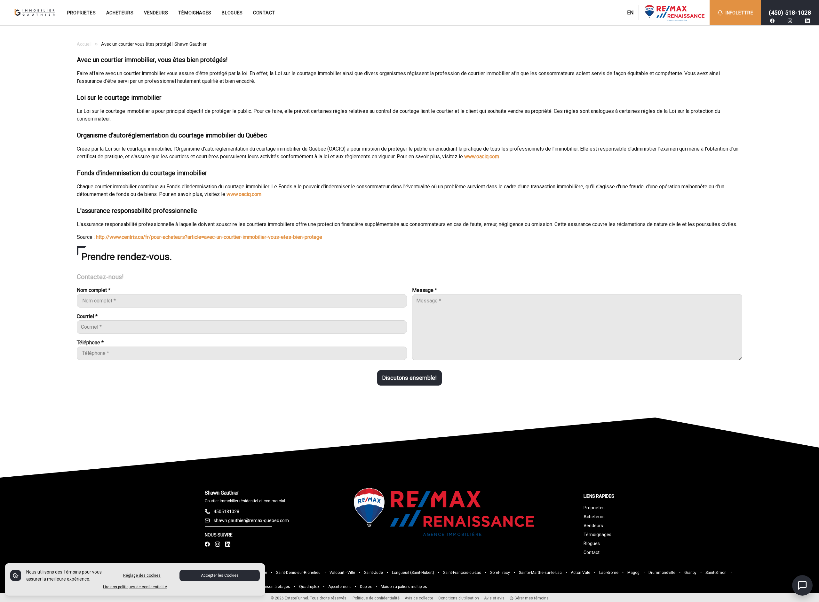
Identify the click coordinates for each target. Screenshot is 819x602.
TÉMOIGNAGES (194, 12)
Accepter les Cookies (220, 575)
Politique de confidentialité (376, 598)
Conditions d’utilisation (458, 598)
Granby (690, 572)
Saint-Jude (373, 572)
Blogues (592, 543)
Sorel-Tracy (500, 572)
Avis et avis (494, 598)
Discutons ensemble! (409, 377)
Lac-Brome (608, 572)
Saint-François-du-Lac (462, 572)
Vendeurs (593, 525)
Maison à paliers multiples (404, 586)
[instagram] (790, 21)
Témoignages (597, 534)
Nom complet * (93, 290)
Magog (633, 572)
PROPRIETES (81, 12)
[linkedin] (807, 21)
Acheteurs (594, 516)
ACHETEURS (120, 12)
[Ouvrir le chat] (802, 585)
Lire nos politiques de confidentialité (135, 587)
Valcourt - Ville (342, 572)
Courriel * (87, 316)
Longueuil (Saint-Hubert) (413, 572)
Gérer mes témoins (531, 598)
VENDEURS (156, 12)
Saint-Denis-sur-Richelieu (298, 572)
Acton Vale (580, 572)
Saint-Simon (716, 572)
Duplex (366, 586)
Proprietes (594, 507)
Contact (592, 552)
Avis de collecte (419, 598)
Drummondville (661, 572)
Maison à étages (275, 586)
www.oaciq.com (481, 156)
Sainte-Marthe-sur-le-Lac (540, 572)
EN (630, 13)
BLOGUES (232, 12)
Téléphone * (90, 343)
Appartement (339, 586)
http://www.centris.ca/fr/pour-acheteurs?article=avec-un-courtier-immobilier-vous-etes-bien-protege (209, 237)
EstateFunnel (296, 598)
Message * (424, 290)
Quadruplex (309, 586)
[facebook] (772, 21)
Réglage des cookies (142, 575)
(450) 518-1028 (790, 12)
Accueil (84, 44)
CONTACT (264, 12)
